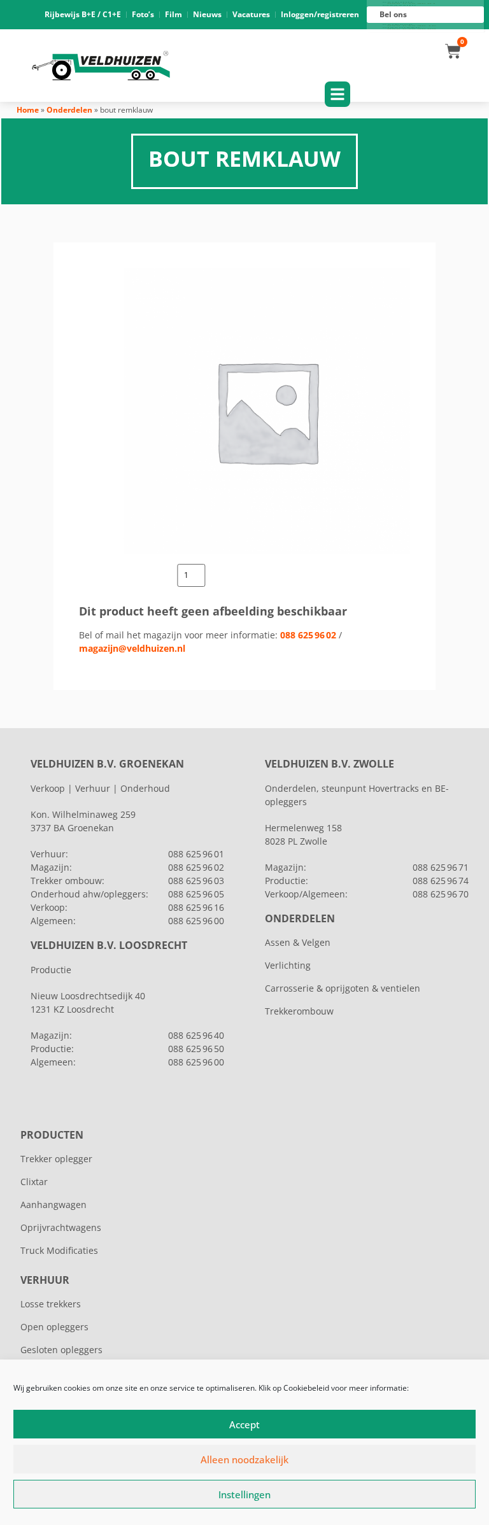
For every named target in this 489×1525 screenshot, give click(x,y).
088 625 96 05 (196, 894)
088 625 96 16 (196, 907)
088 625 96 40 (196, 1035)
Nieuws (207, 14)
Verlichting (288, 965)
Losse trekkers (50, 1304)
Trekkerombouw (299, 1011)
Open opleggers (54, 1327)
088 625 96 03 (196, 881)
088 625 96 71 (441, 867)
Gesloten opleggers (61, 1350)
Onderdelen (69, 109)
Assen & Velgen (297, 942)
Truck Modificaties (59, 1250)
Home (28, 109)
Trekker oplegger (56, 1159)
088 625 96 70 (441, 894)
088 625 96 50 (196, 1049)
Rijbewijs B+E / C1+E (83, 14)
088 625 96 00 (196, 921)
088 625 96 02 (308, 635)
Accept (244, 1424)
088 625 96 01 (196, 854)
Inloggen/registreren (320, 14)
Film (173, 14)
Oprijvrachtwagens (60, 1227)
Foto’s (143, 14)
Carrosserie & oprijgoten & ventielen (342, 988)
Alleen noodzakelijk (244, 1459)
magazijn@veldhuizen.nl (132, 648)
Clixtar (34, 1182)
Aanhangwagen (53, 1204)
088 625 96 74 (441, 881)
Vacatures (251, 14)
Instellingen (244, 1494)
